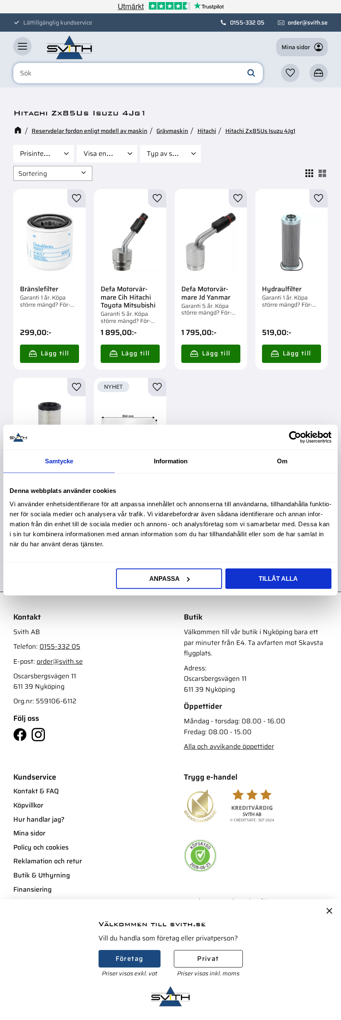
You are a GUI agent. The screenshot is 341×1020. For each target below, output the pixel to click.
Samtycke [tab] (59, 461)
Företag (129, 958)
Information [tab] (171, 461)
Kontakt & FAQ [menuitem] (36, 791)
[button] (22, 46)
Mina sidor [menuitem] (29, 833)
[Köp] (49, 354)
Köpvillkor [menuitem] (28, 805)
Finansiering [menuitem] (32, 889)
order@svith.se (308, 22)
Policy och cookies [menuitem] (41, 847)
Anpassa (164, 578)
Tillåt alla (278, 578)
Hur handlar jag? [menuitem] (38, 819)
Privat (208, 958)
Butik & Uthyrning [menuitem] (41, 875)
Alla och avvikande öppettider (229, 746)
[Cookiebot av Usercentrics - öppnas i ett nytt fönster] (295, 437)
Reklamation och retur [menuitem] (47, 861)
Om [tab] (282, 461)
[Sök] (251, 73)
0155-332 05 (247, 22)
